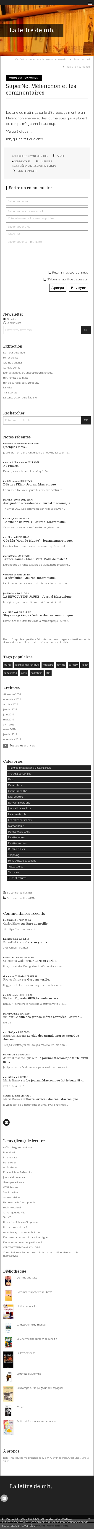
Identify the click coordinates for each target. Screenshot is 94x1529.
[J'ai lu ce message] (89, 1518)
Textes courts (15, 866)
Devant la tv (15, 785)
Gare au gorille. (37, 923)
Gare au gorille (11, 367)
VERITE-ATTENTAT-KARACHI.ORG (21, 1247)
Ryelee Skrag (12, 979)
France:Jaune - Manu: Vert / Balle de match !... (36, 559)
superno (40, 165)
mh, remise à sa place (15, 377)
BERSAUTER (12, 1035)
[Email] (6, 1122)
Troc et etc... (15, 872)
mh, (5, 1017)
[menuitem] (42, 59)
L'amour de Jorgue (14, 352)
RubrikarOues (16, 849)
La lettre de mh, (31, 30)
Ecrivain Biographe (19, 802)
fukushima (10, 672)
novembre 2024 (12, 699)
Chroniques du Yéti (14, 1212)
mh (48, 672)
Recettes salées (16, 837)
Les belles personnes (19, 820)
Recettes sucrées (17, 843)
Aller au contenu (13, 3)
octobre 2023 (10, 704)
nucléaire (48, 664)
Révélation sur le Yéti (78, 66)
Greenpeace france (13, 1182)
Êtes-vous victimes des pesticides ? (22, 1242)
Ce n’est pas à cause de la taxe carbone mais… (41, 59)
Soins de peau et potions (22, 860)
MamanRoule (16, 826)
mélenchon (27, 165)
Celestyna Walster (16, 960)
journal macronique (27, 664)
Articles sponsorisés (19, 773)
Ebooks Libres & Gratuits (17, 1172)
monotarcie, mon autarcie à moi (21, 1232)
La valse (7, 387)
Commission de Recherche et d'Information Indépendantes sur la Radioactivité (40, 1254)
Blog (10, 779)
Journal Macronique (19, 808)
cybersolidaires (11, 1197)
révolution (36, 672)
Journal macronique (17, 1058)
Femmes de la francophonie (19, 1202)
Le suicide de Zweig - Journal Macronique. (34, 522)
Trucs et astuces (17, 878)
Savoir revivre (10, 1192)
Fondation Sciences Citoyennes (20, 1222)
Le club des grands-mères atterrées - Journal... (48, 1017)
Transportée (10, 392)
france (7, 664)
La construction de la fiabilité (20, 397)
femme (61, 664)
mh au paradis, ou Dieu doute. (21, 382)
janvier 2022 (10, 709)
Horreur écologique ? (15, 1227)
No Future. (10, 465)
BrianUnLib (11, 942)
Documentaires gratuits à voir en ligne (25, 1237)
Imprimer (46, 161)
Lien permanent (27, 170)
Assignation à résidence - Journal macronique (36, 503)
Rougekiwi (9, 1152)
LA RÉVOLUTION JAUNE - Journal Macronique (37, 596)
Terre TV (7, 1217)
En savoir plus (26, 1526)
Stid (6, 998)
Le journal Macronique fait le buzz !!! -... (55, 1080)
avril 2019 (8, 724)
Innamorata (10, 1157)
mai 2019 (8, 719)
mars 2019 (9, 729)
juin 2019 (8, 714)
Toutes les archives (22, 745)
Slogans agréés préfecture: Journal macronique (38, 615)
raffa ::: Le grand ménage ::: (19, 1147)
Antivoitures (10, 1167)
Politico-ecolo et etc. (19, 831)
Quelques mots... (15, 447)
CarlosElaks (11, 923)
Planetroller (9, 1162)
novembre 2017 (12, 739)
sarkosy (73, 664)
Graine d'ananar (12, 362)
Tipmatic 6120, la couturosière (36, 998)
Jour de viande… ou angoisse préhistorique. (28, 372)
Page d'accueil (82, 59)
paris (24, 672)
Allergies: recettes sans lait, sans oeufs (29, 767)
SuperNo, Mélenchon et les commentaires (41, 89)
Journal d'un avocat (14, 1177)
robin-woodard (12, 1207)
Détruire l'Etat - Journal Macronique (29, 484)
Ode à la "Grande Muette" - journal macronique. (38, 540)
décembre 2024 (12, 694)
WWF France (10, 1187)
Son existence (10, 357)
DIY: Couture (15, 796)
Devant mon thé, (37, 156)
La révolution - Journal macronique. (29, 578)
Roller (84, 664)
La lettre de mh (17, 814)
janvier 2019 (10, 734)
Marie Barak (11, 1080)
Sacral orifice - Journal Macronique (52, 1099)
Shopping (13, 855)
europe (51, 165)
